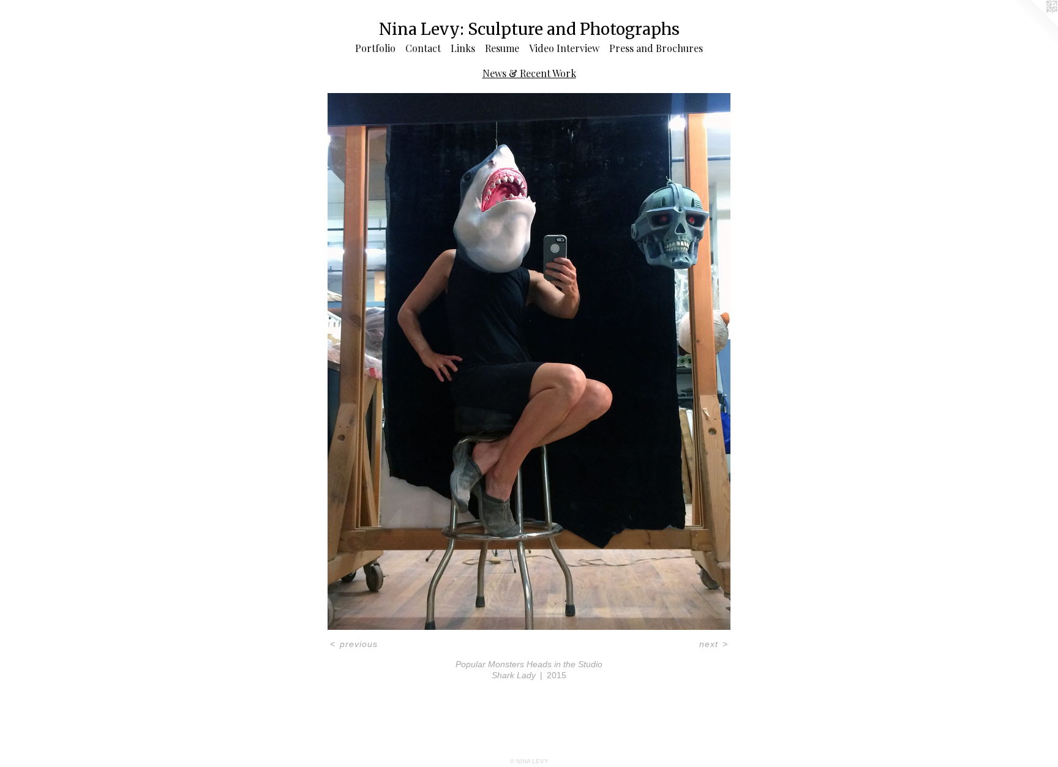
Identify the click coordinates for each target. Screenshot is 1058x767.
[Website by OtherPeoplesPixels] (1033, 24)
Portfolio (375, 48)
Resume (502, 48)
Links (463, 48)
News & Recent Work (529, 73)
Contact (423, 48)
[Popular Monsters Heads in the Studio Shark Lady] (529, 361)
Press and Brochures (656, 48)
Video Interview (564, 48)
